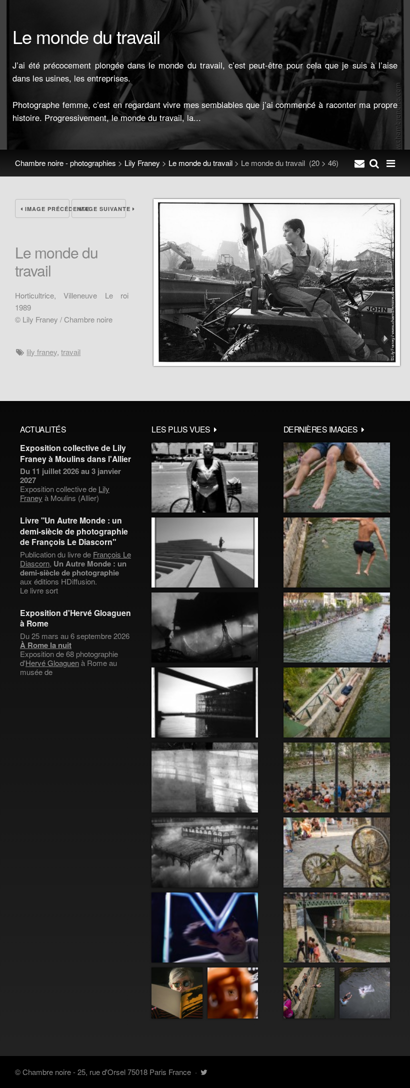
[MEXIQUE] (205, 477)
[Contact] (359, 163)
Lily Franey (142, 163)
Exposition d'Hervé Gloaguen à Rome (75, 618)
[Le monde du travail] (277, 363)
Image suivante (101, 208)
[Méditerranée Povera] (205, 553)
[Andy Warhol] (177, 993)
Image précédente (46, 208)
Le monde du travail (200, 163)
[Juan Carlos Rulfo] (233, 993)
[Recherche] (374, 163)
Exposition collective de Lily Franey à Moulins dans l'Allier (75, 453)
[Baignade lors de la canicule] (337, 477)
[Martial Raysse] (205, 927)
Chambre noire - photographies (65, 163)
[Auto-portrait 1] (205, 777)
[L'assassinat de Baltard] (205, 627)
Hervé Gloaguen (52, 663)
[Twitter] (203, 1071)
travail (70, 351)
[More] (215, 429)
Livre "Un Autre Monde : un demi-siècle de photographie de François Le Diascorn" (74, 531)
